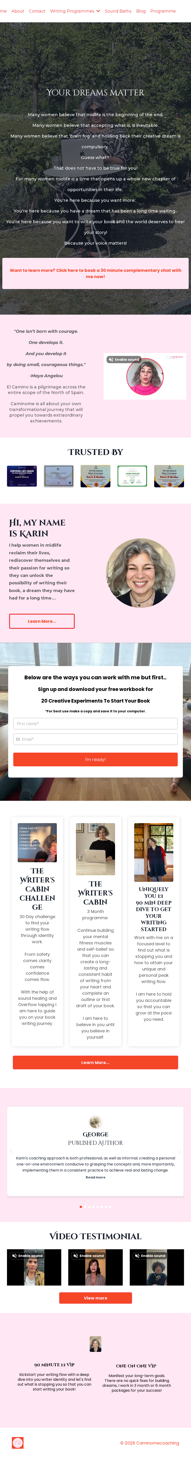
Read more (96, 1177)
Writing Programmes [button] (73, 11)
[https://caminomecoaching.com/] (53, 1443)
